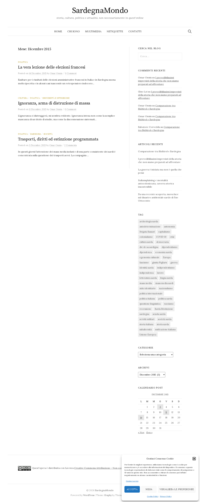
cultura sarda (146, 242)
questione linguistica (150, 303)
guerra (173, 262)
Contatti (134, 31)
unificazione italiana (165, 329)
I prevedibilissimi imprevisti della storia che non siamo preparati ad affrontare (158, 80)
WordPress (88, 495)
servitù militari (147, 319)
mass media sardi (164, 283)
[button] (194, 458)
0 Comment (71, 73)
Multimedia (93, 31)
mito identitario (147, 288)
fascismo (144, 262)
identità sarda (147, 267)
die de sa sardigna (149, 247)
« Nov (141, 432)
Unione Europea (148, 334)
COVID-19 (161, 236)
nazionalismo (166, 288)
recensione (145, 309)
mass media (146, 283)
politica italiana (147, 298)
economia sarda (163, 252)
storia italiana (146, 324)
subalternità (146, 329)
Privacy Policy (166, 496)
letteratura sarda (148, 278)
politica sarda (165, 298)
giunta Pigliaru (159, 262)
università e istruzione (56, 98)
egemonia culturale (149, 257)
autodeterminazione (150, 226)
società (48, 134)
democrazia (162, 242)
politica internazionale (151, 293)
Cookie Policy (152, 496)
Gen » (149, 432)
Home (58, 31)
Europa (166, 257)
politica (23, 62)
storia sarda (163, 324)
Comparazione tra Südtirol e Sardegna (159, 151)
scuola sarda (159, 314)
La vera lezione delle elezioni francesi (51, 67)
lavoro (160, 272)
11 (166, 412)
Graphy (108, 495)
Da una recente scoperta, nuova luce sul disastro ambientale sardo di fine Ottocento (158, 197)
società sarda (164, 319)
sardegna (35, 134)
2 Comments (70, 145)
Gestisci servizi (132, 481)
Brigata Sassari (147, 231)
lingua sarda (166, 278)
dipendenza (146, 252)
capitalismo (164, 231)
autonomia (169, 226)
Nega (149, 489)
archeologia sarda (149, 221)
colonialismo (146, 236)
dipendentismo (169, 247)
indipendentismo (166, 267)
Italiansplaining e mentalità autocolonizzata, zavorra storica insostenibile (156, 183)
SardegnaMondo (100, 11)
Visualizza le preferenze (177, 489)
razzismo (168, 303)
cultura (22, 98)
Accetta (132, 489)
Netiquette (115, 31)
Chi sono (73, 31)
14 (141, 417)
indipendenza (147, 272)
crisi (172, 236)
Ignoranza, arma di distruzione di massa (54, 103)
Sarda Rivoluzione (164, 309)
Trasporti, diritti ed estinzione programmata (58, 139)
